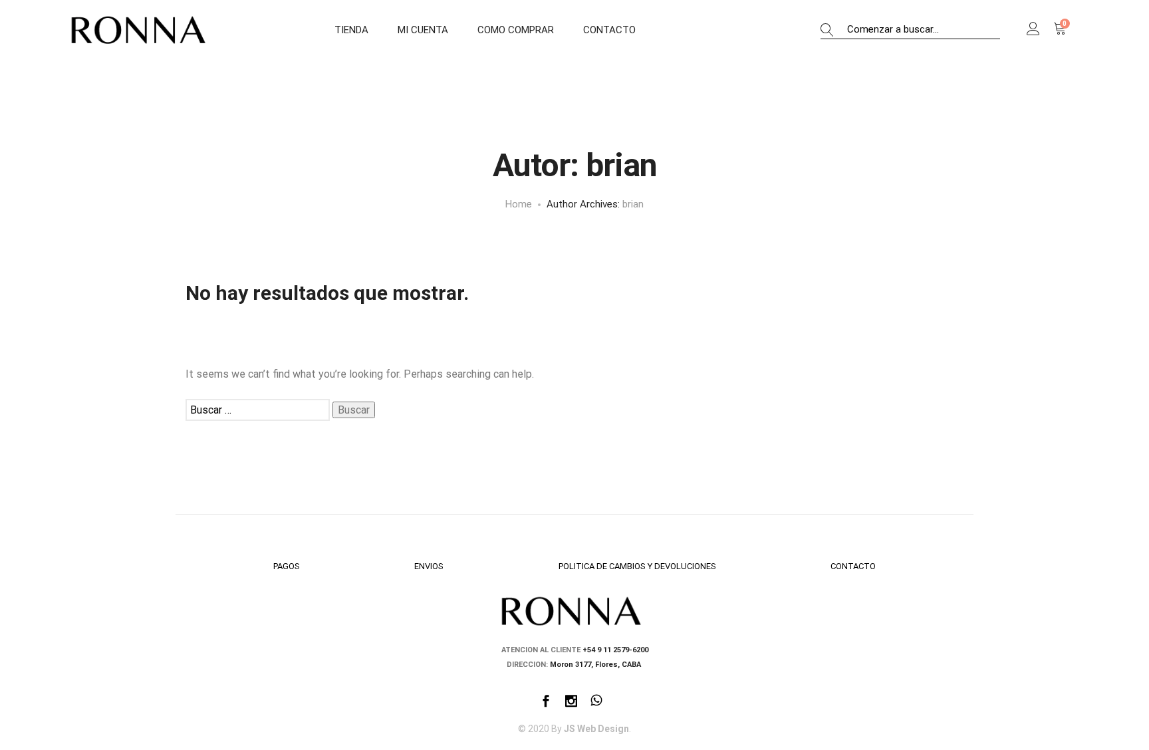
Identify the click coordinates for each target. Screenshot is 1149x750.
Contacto (609, 30)
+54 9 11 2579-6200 (615, 650)
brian (633, 204)
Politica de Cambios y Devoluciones (637, 566)
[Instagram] (571, 702)
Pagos (286, 566)
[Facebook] (546, 702)
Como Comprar (515, 30)
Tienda (351, 30)
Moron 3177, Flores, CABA (596, 664)
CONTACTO (853, 566)
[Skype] (596, 702)
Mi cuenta (423, 30)
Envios (429, 566)
